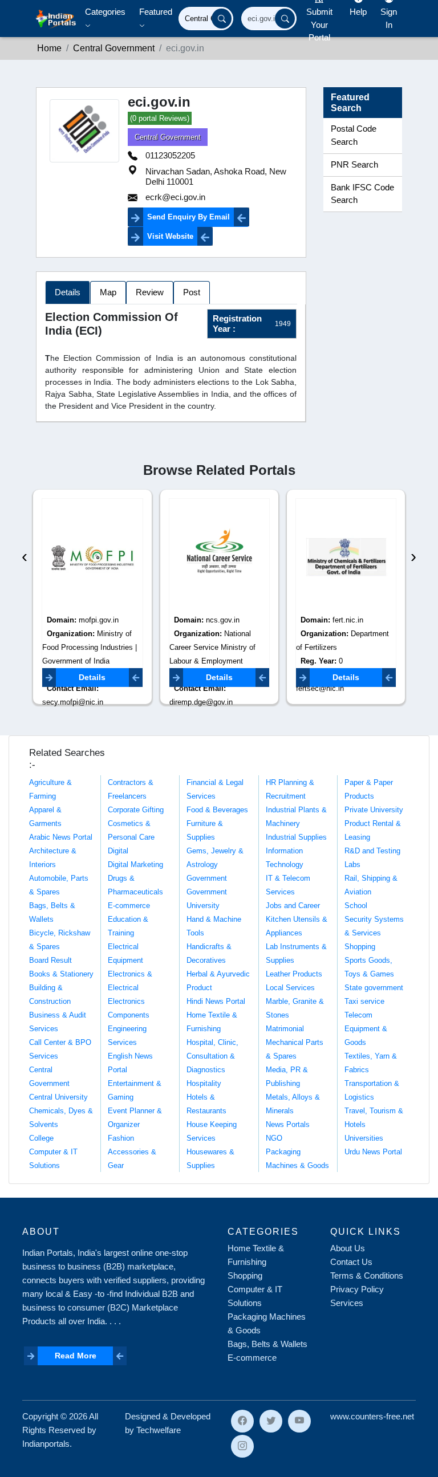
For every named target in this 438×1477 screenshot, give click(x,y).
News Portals (288, 1124)
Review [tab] (150, 292)
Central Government (168, 137)
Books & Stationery (61, 974)
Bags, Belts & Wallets (267, 1344)
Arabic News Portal (60, 837)
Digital (118, 851)
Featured (155, 12)
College (41, 1138)
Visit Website (170, 236)
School (355, 905)
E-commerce (129, 905)
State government (373, 987)
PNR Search (354, 164)
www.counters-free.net (372, 1416)
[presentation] (24, 556)
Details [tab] (67, 292)
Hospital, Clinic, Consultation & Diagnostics (212, 1056)
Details (92, 677)
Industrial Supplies (296, 837)
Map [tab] (108, 292)
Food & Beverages (217, 809)
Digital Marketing (135, 864)
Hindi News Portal (215, 1001)
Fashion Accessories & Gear (132, 1152)
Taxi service (364, 1001)
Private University (373, 809)
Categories (105, 12)
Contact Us (351, 1262)
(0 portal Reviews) (159, 118)
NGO (274, 1138)
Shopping (359, 946)
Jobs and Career (293, 905)
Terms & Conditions (366, 1275)
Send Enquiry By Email (188, 217)
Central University (58, 1097)
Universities (363, 1138)
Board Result (50, 960)
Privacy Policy (357, 1289)
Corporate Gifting (136, 809)
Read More (75, 1355)
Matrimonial (285, 1028)
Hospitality (203, 1083)
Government (206, 878)
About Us (347, 1248)
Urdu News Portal (373, 1152)
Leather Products (294, 974)
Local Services (290, 987)
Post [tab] (191, 292)
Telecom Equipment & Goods (365, 1029)
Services (346, 1303)
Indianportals (46, 1443)
